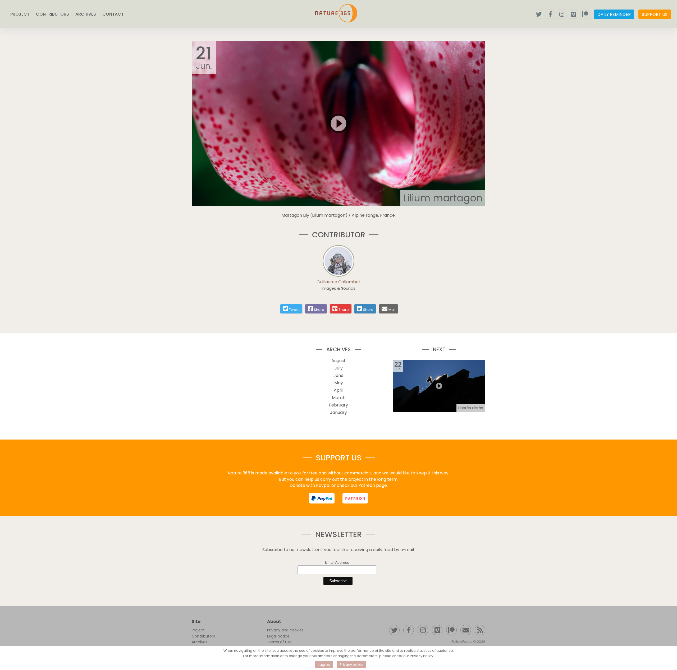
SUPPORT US (654, 14)
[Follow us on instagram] (561, 14)
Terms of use (279, 642)
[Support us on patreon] (585, 14)
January (338, 412)
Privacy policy (351, 664)
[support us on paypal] (322, 498)
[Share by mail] (384, 309)
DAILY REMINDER (614, 14)
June (338, 375)
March (338, 398)
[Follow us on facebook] (550, 14)
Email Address (337, 562)
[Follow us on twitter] (538, 14)
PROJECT (20, 14)
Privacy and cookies (285, 630)
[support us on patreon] (355, 498)
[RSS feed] (480, 630)
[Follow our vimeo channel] (573, 14)
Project (198, 630)
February (338, 405)
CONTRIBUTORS (52, 14)
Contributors (203, 636)
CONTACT (113, 14)
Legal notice (278, 636)
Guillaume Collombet (338, 282)
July (339, 368)
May (338, 383)
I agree (324, 664)
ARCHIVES (85, 14)
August (338, 361)
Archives (199, 642)
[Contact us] (465, 630)
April (338, 390)
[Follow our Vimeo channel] (437, 630)
